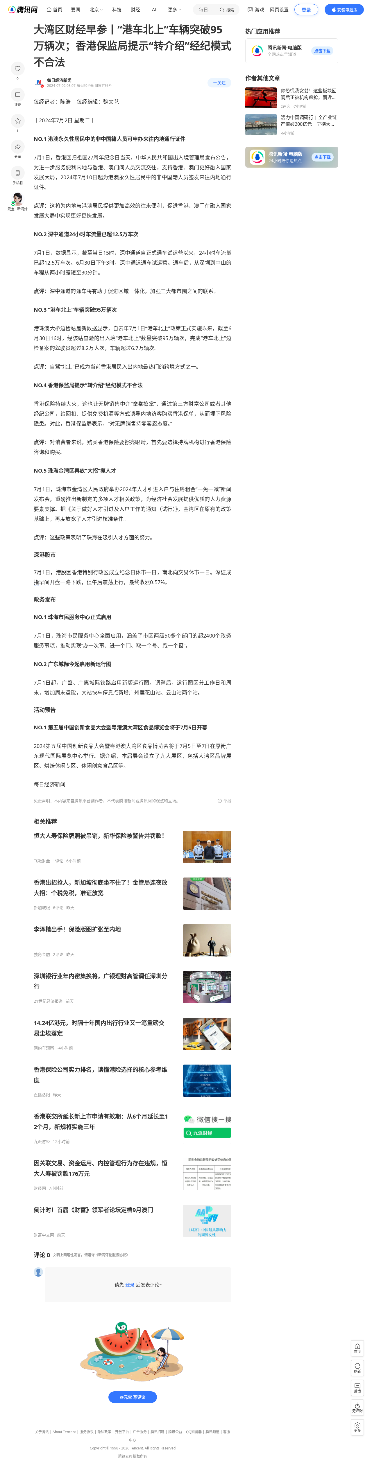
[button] (322, 50)
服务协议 (87, 1431)
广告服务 (140, 1431)
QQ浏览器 (194, 1431)
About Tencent (64, 1431)
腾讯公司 (125, 1456)
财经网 (40, 1188)
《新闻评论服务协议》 (112, 1255)
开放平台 (122, 1431)
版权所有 (140, 1456)
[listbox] (132, 1027)
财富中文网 (44, 1235)
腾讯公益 (175, 1431)
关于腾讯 (42, 1431)
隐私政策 (104, 1431)
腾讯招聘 (157, 1431)
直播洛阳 (42, 1095)
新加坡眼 (42, 908)
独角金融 (42, 954)
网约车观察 (44, 1048)
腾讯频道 (212, 1431)
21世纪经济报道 (48, 1001)
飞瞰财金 (42, 861)
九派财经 (42, 1142)
